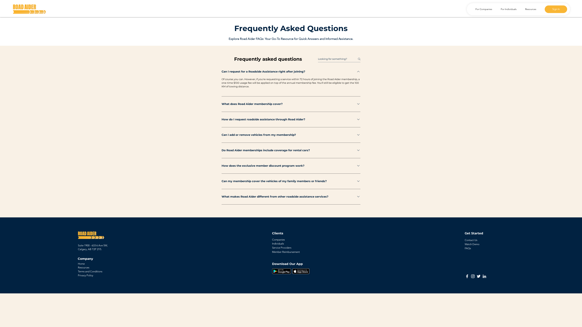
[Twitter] (478, 276)
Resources (83, 267)
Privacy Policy (85, 275)
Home (81, 263)
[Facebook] (467, 276)
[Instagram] (472, 276)
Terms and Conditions (90, 271)
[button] (281, 271)
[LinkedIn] (484, 276)
